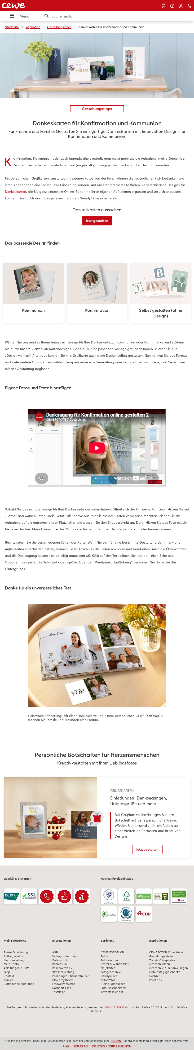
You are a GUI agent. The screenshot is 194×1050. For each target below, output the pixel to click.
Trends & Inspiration (162, 960)
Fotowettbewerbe (63, 984)
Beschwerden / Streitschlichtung (63, 970)
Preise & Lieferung (16, 952)
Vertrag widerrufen (64, 956)
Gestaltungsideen (161, 956)
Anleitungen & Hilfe (16, 968)
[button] (180, 5)
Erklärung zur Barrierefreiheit (70, 976)
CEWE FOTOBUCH (112, 952)
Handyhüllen (109, 976)
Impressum (59, 964)
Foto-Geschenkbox (113, 988)
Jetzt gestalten (97, 220)
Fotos (104, 956)
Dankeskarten (15, 191)
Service (8, 980)
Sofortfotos (108, 980)
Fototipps (155, 980)
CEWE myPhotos (63, 980)
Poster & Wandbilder (114, 964)
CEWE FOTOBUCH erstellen (167, 952)
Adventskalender (112, 992)
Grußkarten (108, 968)
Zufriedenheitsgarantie (19, 984)
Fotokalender (109, 960)
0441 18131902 (114, 1007)
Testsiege (58, 992)
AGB (55, 952)
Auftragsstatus (13, 956)
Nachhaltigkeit (61, 988)
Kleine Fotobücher (113, 984)
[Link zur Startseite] (38, 6)
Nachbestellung (14, 960)
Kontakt (9, 976)
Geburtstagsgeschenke (164, 972)
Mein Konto (11, 964)
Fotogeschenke (111, 972)
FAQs (7, 972)
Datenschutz (60, 960)
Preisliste (116, 1041)
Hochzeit (154, 976)
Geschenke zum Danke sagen (168, 968)
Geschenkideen (159, 964)
